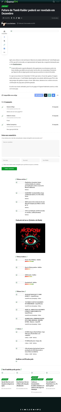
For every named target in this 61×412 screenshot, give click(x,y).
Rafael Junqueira (11, 124)
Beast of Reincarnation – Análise (33, 267)
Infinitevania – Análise (30, 275)
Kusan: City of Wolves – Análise (33, 259)
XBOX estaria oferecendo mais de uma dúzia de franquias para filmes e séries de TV (35, 203)
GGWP (30, 337)
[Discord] (34, 410)
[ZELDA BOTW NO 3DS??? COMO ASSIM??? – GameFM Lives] (20, 297)
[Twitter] (23, 410)
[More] (21, 18)
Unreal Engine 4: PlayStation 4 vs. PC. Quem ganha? (52, 383)
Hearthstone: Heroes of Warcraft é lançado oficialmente (22, 383)
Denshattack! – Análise (31, 282)
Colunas (27, 337)
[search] (54, 1)
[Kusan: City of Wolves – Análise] (20, 262)
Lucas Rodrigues (11, 23)
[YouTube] (25, 410)
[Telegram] (36, 410)
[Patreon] (38, 410)
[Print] (19, 18)
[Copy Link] (16, 18)
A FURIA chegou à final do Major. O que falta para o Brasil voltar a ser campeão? (35, 333)
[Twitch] (31, 410)
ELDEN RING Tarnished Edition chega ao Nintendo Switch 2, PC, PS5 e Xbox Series (34, 194)
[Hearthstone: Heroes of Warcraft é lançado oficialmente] (23, 376)
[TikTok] (29, 410)
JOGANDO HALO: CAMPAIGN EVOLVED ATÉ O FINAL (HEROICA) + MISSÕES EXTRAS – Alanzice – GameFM (34, 320)
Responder (56, 107)
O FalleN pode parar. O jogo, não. (33, 341)
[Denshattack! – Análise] (20, 285)
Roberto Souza (11, 115)
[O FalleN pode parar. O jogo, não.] (20, 343)
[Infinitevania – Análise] (20, 277)
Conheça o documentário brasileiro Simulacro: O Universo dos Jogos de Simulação (37, 385)
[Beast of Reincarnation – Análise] (20, 269)
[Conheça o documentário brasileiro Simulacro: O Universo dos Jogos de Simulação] (38, 376)
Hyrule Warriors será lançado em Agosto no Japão (8, 383)
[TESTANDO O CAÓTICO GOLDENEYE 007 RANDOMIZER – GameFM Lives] (20, 304)
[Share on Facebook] (11, 18)
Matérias (34, 377)
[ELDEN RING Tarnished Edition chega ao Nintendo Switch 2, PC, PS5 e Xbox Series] (20, 195)
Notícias (5, 6)
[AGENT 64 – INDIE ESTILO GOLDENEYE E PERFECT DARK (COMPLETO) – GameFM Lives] (20, 312)
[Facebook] (21, 410)
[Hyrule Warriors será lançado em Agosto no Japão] (8, 376)
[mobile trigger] (3, 1)
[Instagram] (27, 410)
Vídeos (39, 298)
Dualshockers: (17, 64)
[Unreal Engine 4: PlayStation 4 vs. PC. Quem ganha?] (52, 376)
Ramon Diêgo (11, 107)
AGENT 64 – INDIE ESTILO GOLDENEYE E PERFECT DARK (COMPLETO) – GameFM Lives (35, 311)
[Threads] (40, 410)
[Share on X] (14, 18)
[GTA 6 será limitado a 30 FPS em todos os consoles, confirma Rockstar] (20, 213)
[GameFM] (11, 1)
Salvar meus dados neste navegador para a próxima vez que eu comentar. (21, 164)
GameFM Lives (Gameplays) (31, 298)
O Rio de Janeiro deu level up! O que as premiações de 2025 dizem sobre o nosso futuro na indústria (34, 350)
